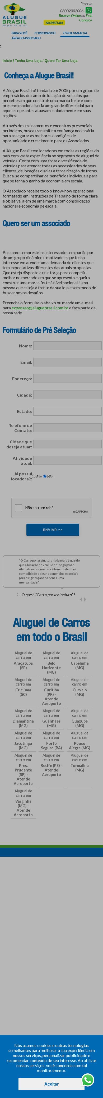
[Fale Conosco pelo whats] (87, 1080)
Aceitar (51, 1084)
